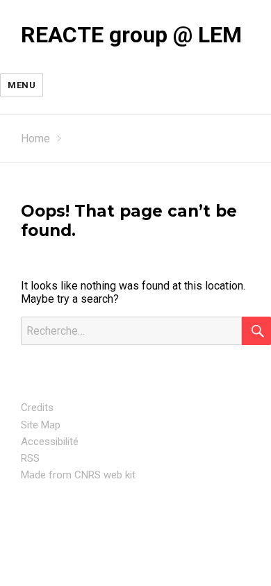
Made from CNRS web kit (78, 475)
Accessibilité (50, 441)
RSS (30, 458)
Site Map (40, 425)
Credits (37, 407)
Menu (21, 85)
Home (35, 138)
